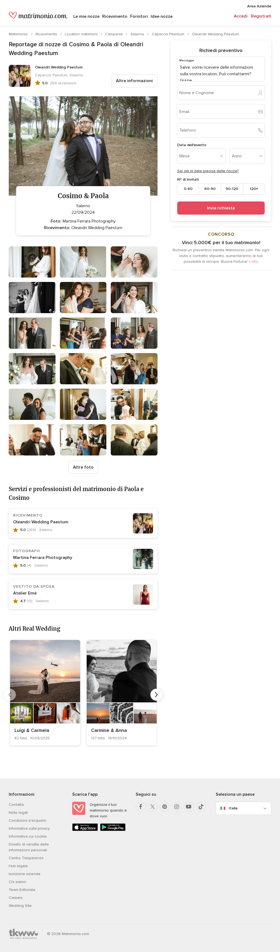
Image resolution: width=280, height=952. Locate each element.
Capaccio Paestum (168, 34)
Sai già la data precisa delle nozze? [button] (208, 171)
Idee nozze (162, 16)
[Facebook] (140, 807)
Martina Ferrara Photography (42, 557)
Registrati (261, 16)
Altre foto (83, 467)
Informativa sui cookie (28, 836)
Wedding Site (20, 905)
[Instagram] (177, 807)
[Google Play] (113, 829)
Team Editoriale (22, 889)
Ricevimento (114, 16)
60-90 (209, 188)
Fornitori (139, 16)
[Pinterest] (165, 807)
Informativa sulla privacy (29, 828)
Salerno (137, 34)
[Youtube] (189, 807)
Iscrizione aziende (24, 874)
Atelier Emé (25, 593)
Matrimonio (19, 34)
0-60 (188, 188)
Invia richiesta (221, 208)
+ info (253, 261)
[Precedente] (10, 695)
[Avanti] (156, 695)
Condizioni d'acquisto (27, 820)
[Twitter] (153, 807)
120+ (254, 188)
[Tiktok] (201, 807)
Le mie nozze (86, 16)
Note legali (18, 812)
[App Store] (85, 829)
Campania (114, 34)
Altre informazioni (134, 80)
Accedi (240, 16)
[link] (45, 692)
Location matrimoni (82, 34)
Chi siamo (17, 881)
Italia (233, 808)
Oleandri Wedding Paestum (215, 34)
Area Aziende (259, 6)
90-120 (232, 188)
